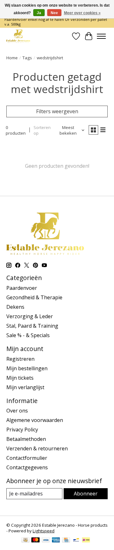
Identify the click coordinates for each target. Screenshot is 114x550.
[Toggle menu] (101, 36)
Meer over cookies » (82, 13)
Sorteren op (42, 130)
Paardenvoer (21, 287)
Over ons (17, 410)
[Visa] (46, 540)
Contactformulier (26, 457)
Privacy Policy (22, 429)
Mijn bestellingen (27, 368)
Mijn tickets (20, 377)
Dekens (15, 306)
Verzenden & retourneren (37, 448)
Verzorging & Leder (29, 316)
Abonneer (86, 493)
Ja (39, 13)
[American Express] (56, 540)
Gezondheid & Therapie (34, 297)
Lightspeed (43, 531)
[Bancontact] (76, 540)
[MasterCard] (35, 540)
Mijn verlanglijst (25, 387)
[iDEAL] (86, 540)
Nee (54, 13)
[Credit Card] (66, 540)
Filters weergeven (57, 111)
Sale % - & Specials (28, 335)
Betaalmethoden (26, 439)
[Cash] (25, 540)
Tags (27, 58)
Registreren (20, 358)
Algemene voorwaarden (34, 420)
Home (12, 58)
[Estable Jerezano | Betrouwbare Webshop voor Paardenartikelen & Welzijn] (18, 36)
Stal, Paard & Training (32, 325)
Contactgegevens (27, 467)
